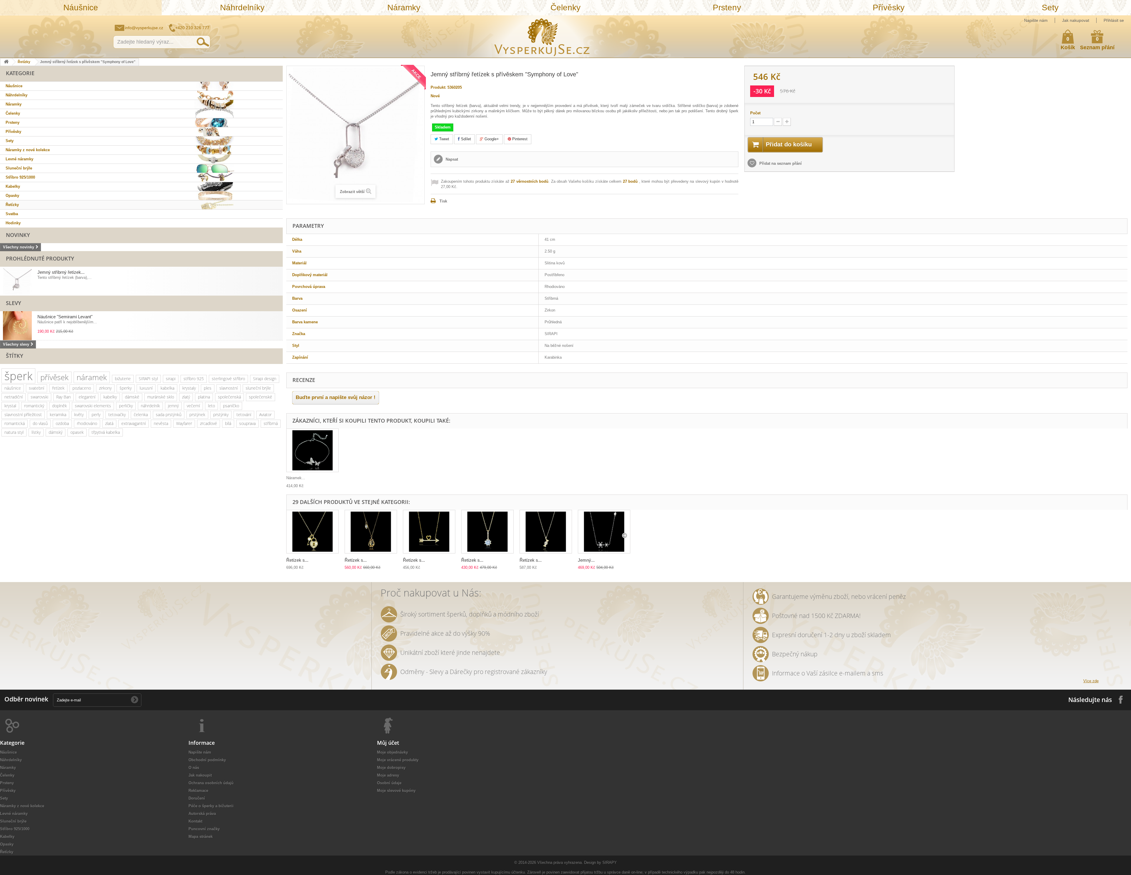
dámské (132, 397)
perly (96, 414)
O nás (193, 767)
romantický (34, 405)
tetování (244, 414)
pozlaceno (81, 388)
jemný (173, 405)
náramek (92, 377)
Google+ (491, 139)
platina (204, 397)
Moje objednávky (392, 752)
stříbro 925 (193, 378)
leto (211, 405)
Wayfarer (184, 423)
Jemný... (586, 560)
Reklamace (198, 790)
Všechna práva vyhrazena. (560, 862)
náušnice (12, 388)
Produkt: (438, 87)
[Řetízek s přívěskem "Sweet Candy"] (546, 532)
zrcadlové (208, 423)
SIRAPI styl (148, 378)
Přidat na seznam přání (780, 163)
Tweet (443, 139)
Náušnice (80, 7)
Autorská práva (202, 813)
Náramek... (295, 478)
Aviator (265, 414)
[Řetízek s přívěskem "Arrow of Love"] (429, 532)
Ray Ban (63, 397)
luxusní (146, 388)
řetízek (58, 388)
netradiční (13, 397)
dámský (55, 432)
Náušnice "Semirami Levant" (64, 316)
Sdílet (465, 139)
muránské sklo (160, 397)
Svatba (12, 214)
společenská (229, 397)
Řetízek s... (297, 560)
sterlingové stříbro (228, 378)
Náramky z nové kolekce (28, 150)
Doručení (196, 798)
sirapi (171, 378)
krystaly (189, 388)
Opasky (12, 195)
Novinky (18, 234)
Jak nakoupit (200, 775)
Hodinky (13, 223)
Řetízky (24, 62)
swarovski (39, 397)
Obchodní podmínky (207, 760)
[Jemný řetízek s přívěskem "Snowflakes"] (604, 532)
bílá (228, 423)
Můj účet (388, 742)
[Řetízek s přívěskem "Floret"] (487, 532)
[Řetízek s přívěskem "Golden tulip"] (371, 532)
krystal (10, 405)
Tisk (443, 201)
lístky (36, 432)
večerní (193, 405)
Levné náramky (19, 159)
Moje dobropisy (391, 767)
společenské (260, 397)
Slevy (13, 303)
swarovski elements (93, 405)
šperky (126, 388)
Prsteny (727, 7)
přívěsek (54, 377)
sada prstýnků (168, 414)
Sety (1050, 7)
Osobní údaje (389, 783)
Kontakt (195, 821)
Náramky (403, 7)
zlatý (186, 397)
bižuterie (123, 378)
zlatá (109, 423)
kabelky (110, 397)
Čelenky (565, 7)
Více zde (1091, 681)
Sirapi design (264, 378)
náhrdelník (150, 405)
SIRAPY (609, 862)
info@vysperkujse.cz (144, 27)
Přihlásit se (1114, 20)
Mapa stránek (200, 836)
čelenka (141, 414)
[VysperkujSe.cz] (542, 36)
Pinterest (519, 139)
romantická (14, 423)
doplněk (59, 405)
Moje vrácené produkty (398, 760)
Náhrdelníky (242, 7)
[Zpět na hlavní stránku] (6, 62)
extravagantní (133, 423)
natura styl (14, 432)
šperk (18, 375)
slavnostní (228, 388)
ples (207, 388)
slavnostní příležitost (23, 414)
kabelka (167, 388)
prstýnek (197, 414)
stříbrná (271, 423)
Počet (755, 113)
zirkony (105, 388)
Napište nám (1036, 20)
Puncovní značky (204, 829)
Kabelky (13, 186)
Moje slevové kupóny (396, 790)
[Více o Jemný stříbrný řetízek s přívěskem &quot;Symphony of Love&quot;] (17, 281)
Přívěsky (889, 7)
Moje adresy (388, 775)
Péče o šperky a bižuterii (211, 806)
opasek (77, 432)
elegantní (87, 397)
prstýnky (221, 414)
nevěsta (161, 423)
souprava (247, 423)
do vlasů (40, 423)
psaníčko (231, 405)
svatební (36, 388)
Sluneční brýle (19, 168)
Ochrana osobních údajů (211, 783)
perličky (126, 405)
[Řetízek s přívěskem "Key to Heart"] (312, 532)
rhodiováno (87, 423)
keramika (58, 414)
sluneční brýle (258, 388)
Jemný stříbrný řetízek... (61, 272)
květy (79, 414)
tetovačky (117, 414)
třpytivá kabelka (106, 432)
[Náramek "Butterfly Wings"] (312, 450)
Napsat (451, 159)
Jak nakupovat (1075, 20)
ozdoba (62, 423)
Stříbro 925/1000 (20, 177)
